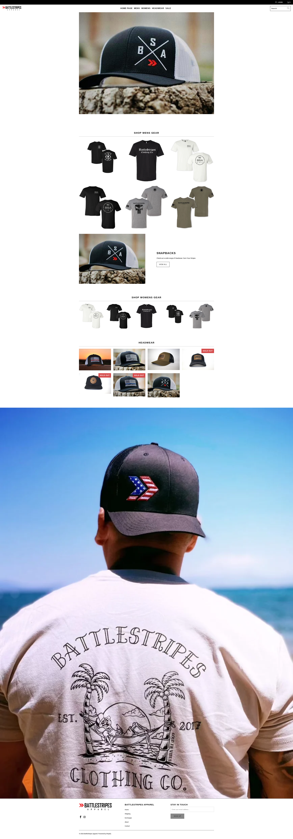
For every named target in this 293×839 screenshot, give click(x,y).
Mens (137, 8)
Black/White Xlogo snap (164, 385)
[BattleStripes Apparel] (11, 8)
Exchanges (128, 818)
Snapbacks (166, 253)
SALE (168, 8)
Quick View (100, 164)
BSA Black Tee (100, 207)
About (127, 822)
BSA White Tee (192, 160)
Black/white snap (198, 359)
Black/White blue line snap (129, 385)
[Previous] (82, 63)
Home (127, 810)
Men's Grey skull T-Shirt (146, 207)
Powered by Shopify (104, 834)
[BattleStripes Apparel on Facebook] (80, 817)
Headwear (158, 8)
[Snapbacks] (112, 259)
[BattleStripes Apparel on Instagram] (84, 817)
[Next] (210, 63)
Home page (126, 8)
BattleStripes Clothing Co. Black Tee (146, 160)
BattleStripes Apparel (91, 834)
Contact (127, 826)
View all (163, 264)
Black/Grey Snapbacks (129, 359)
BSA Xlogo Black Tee (100, 156)
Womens (146, 8)
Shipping (127, 814)
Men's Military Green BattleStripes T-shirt (192, 207)
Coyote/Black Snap (164, 359)
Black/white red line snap (95, 359)
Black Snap (95, 383)
